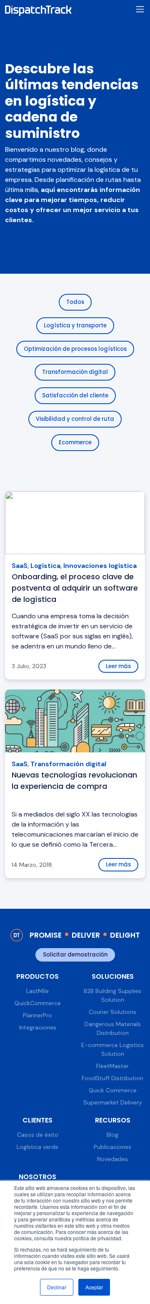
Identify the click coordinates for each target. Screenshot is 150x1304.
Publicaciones (112, 1147)
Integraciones (37, 1027)
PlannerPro (37, 1015)
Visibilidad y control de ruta (75, 419)
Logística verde (37, 1147)
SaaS (20, 565)
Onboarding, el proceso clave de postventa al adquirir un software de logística (75, 587)
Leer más (118, 666)
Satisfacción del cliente (75, 395)
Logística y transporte (75, 325)
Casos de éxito (37, 1134)
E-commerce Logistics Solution (112, 1049)
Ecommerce (75, 442)
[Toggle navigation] (140, 9)
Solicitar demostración (75, 955)
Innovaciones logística (100, 565)
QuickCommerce (38, 1003)
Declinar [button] (56, 1287)
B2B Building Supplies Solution (112, 995)
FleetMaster (112, 1066)
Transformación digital (75, 372)
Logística (45, 565)
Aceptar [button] (94, 1287)
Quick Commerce (113, 1090)
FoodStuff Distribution (112, 1078)
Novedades (112, 1159)
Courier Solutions (112, 1012)
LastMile (37, 991)
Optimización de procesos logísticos (75, 349)
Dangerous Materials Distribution (113, 1028)
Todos (75, 302)
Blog (112, 1134)
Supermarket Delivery (112, 1102)
